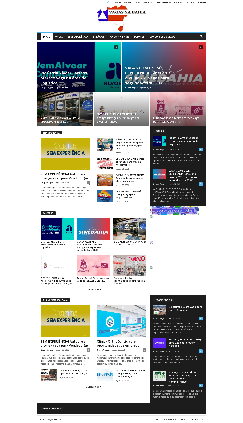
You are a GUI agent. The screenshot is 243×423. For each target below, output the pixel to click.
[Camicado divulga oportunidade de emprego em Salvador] (129, 265)
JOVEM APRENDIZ (163, 2)
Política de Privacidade (166, 419)
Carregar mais (92, 290)
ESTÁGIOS (147, 2)
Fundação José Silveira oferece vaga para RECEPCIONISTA (176, 119)
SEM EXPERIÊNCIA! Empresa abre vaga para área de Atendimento (130, 161)
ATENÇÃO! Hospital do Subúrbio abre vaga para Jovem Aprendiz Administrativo (183, 377)
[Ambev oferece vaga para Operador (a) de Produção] (49, 375)
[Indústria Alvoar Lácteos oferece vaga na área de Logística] (57, 229)
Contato (183, 419)
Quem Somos (197, 419)
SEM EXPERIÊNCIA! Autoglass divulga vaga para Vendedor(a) (64, 176)
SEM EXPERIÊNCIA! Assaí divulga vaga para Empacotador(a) (128, 194)
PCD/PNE (178, 2)
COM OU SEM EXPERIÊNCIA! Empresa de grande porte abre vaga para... (130, 178)
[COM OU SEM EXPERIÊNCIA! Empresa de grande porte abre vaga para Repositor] (105, 180)
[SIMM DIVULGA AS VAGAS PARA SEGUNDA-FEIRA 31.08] (65, 110)
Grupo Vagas (46, 87)
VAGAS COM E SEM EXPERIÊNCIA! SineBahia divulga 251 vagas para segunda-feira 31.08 (148, 75)
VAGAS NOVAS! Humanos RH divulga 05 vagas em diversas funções (131, 373)
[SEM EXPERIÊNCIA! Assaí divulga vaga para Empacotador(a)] (105, 196)
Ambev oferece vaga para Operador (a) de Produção (73, 372)
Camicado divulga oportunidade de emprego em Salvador (129, 281)
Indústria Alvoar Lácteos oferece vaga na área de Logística (63, 78)
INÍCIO (109, 2)
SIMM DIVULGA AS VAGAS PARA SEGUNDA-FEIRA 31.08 (60, 119)
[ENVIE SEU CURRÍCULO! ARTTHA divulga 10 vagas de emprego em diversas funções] (121, 110)
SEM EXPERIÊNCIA (132, 2)
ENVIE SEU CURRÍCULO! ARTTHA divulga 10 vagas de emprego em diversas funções (118, 117)
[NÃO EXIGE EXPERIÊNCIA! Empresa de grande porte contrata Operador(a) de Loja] (105, 144)
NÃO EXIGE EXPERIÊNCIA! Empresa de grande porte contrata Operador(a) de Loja (129, 144)
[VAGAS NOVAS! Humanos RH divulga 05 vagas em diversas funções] (105, 375)
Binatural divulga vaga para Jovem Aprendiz (185, 308)
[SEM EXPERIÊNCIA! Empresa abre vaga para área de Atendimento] (105, 163)
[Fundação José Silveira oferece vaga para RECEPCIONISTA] (178, 110)
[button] (201, 36)
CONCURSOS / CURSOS (195, 2)
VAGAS (118, 2)
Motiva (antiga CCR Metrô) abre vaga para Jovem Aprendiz (185, 342)
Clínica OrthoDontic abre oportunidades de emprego (118, 343)
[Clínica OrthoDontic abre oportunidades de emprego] (121, 321)
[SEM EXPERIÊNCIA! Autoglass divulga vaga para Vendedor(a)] (65, 154)
